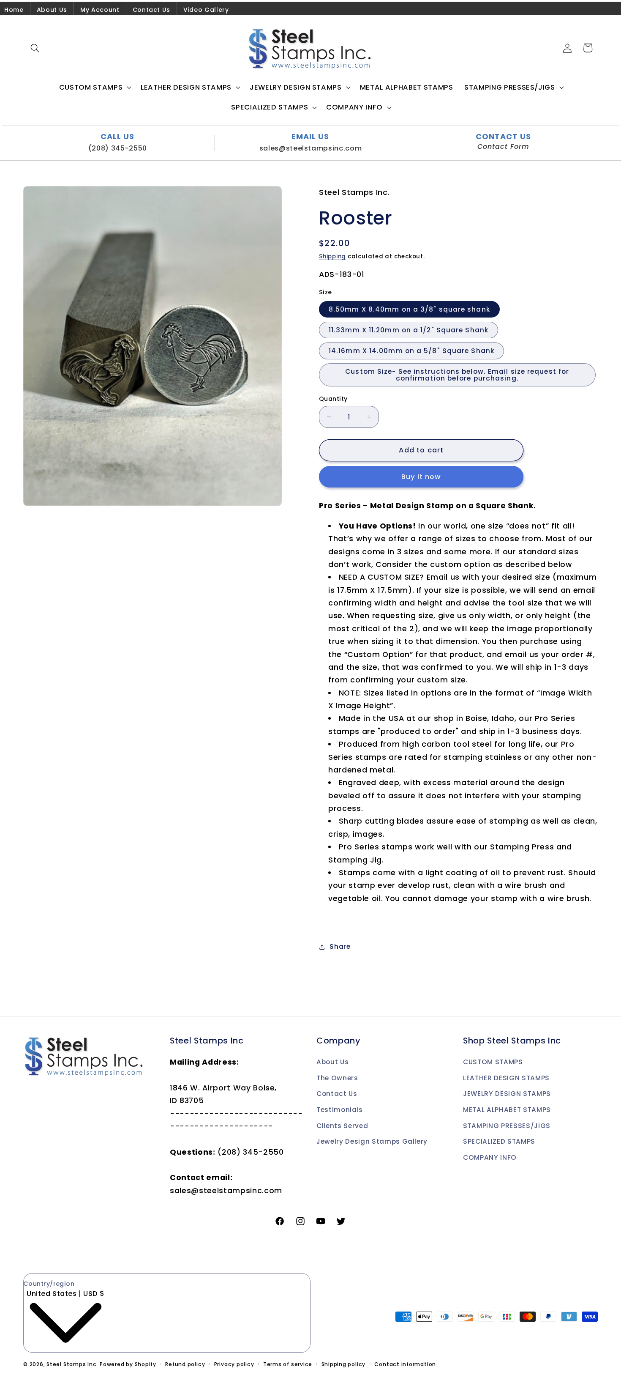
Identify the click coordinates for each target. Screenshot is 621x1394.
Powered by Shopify (128, 1364)
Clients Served (342, 1126)
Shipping (332, 256)
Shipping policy (343, 1364)
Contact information (405, 1364)
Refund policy (185, 1364)
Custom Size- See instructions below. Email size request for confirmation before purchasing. (457, 374)
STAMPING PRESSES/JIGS (506, 1126)
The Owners (337, 1078)
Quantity (333, 398)
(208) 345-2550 (117, 148)
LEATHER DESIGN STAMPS (506, 1078)
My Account (100, 9)
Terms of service (287, 1364)
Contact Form (503, 146)
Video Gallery (206, 9)
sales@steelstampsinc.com (310, 148)
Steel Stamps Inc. (72, 1364)
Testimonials (339, 1110)
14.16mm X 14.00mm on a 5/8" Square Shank (411, 350)
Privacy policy (234, 1364)
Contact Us (152, 9)
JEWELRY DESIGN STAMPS (507, 1094)
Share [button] (340, 946)
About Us (52, 9)
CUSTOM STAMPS (493, 1062)
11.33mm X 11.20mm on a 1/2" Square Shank (408, 330)
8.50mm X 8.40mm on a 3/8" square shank (409, 309)
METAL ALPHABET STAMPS (507, 1110)
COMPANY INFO (490, 1157)
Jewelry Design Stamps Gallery (372, 1141)
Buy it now (421, 477)
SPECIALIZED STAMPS (499, 1141)
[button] (35, 48)
